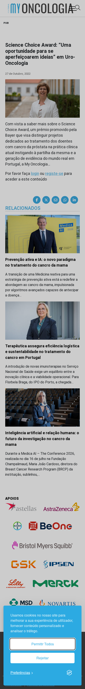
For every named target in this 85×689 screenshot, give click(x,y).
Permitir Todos (42, 643)
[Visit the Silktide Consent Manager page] (69, 672)
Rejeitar (42, 657)
